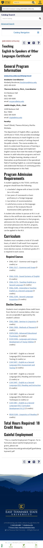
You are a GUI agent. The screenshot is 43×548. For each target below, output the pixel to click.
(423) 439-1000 (16, 525)
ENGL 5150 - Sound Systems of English (24, 276)
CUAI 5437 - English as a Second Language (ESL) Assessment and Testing (22, 365)
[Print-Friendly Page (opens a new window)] (34, 43)
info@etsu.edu (28, 525)
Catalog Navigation (21, 32)
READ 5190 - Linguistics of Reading (23, 414)
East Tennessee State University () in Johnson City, (21, 510)
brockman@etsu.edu (28, 82)
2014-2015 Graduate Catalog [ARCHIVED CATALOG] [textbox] (18, 9)
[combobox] (21, 9)
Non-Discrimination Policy (27, 528)
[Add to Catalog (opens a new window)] (29, 43)
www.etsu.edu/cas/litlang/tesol (17, 76)
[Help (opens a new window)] (38, 43)
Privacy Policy (14, 528)
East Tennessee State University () (5, 2)
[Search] (40, 18)
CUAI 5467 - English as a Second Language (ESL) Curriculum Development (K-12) (21, 406)
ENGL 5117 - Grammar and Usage (22, 267)
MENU (40, 3)
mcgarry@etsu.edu (16, 101)
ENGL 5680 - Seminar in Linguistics (22, 321)
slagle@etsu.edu (15, 117)
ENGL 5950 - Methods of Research (22, 327)
